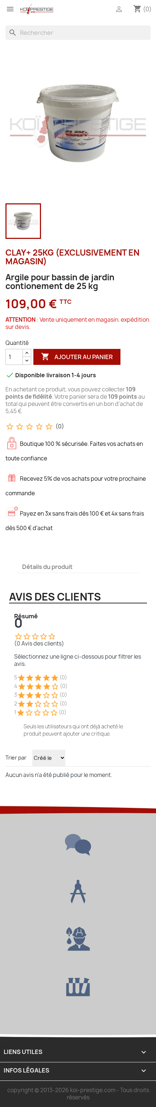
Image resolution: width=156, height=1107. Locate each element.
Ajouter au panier (77, 356)
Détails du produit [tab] (47, 567)
